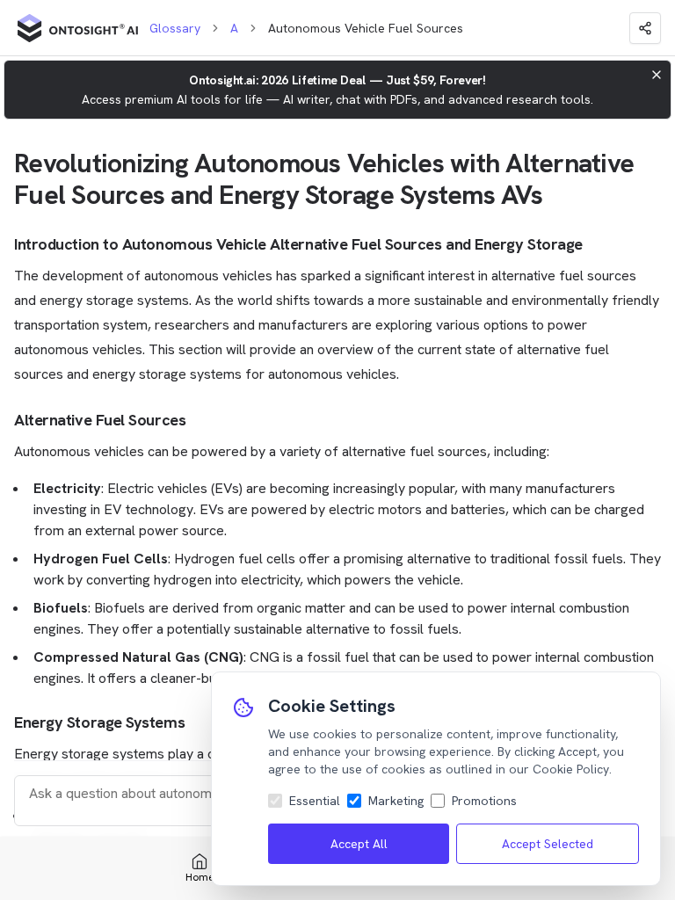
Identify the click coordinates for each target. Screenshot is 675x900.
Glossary (174, 28)
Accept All (359, 844)
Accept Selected (547, 844)
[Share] (645, 28)
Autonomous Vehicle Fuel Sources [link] (365, 28)
